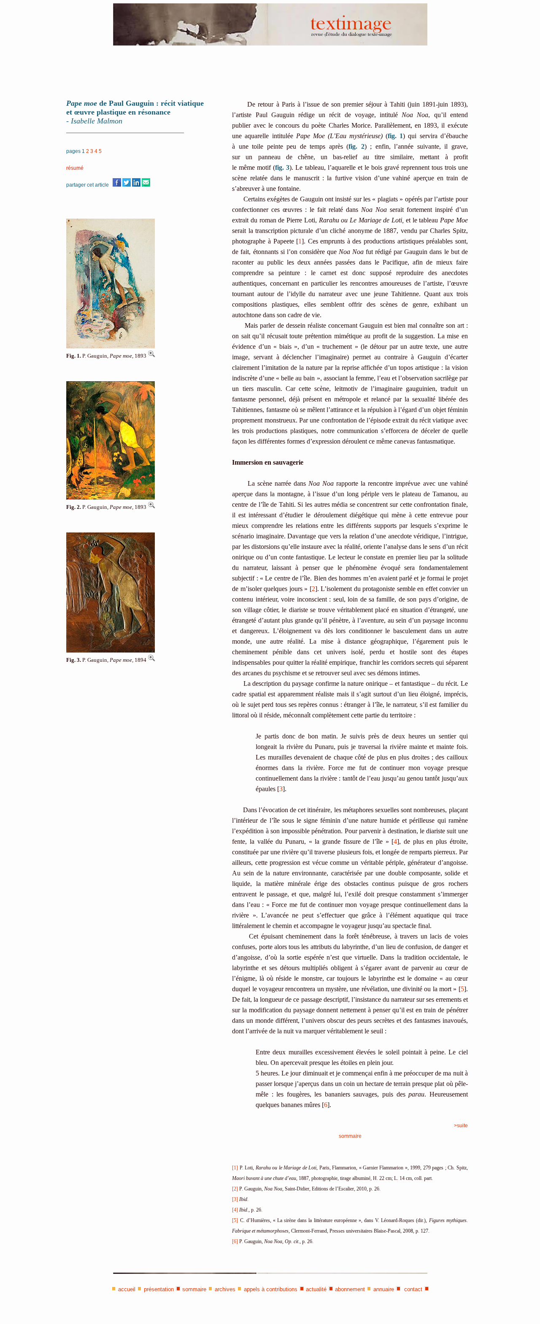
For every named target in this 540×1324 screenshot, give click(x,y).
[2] (235, 1189)
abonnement (350, 1289)
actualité (316, 1289)
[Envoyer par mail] (146, 185)
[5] (235, 1220)
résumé (75, 168)
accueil (126, 1289)
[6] (235, 1241)
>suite (461, 1126)
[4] (235, 1210)
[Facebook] (117, 185)
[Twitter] (126, 185)
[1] (235, 1168)
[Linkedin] (136, 185)
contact (412, 1289)
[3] (235, 1199)
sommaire (350, 1136)
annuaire (383, 1289)
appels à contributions (270, 1289)
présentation (159, 1289)
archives (225, 1289)
